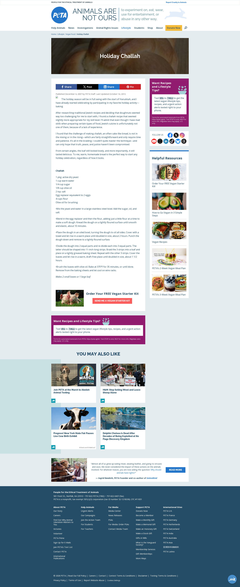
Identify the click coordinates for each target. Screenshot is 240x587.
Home (53, 34)
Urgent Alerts (87, 511)
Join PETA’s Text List (62, 547)
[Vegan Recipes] (169, 233)
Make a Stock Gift (144, 533)
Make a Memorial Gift (146, 524)
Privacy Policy (59, 580)
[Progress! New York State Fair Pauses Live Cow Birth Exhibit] (73, 428)
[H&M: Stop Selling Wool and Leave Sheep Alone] (123, 383)
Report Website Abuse (94, 580)
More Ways (141, 558)
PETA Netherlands (171, 524)
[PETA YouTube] (154, 141)
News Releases (115, 515)
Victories (57, 529)
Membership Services (145, 549)
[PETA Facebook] (170, 135)
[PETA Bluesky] (177, 141)
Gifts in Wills (141, 538)
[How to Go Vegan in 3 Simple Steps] (169, 206)
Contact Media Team (118, 529)
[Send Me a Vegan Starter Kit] (98, 298)
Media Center (114, 511)
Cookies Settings (113, 580)
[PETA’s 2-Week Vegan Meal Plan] (169, 260)
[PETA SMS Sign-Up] (160, 141)
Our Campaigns (88, 515)
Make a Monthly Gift (145, 520)
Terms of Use (74, 580)
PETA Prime (58, 538)
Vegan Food (70, 34)
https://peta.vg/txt (93, 339)
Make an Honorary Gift (146, 529)
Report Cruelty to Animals (176, 2)
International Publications (59, 557)
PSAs (110, 520)
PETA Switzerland (171, 529)
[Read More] (120, 470)
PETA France (169, 515)
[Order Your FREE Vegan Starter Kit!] (169, 176)
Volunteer (57, 533)
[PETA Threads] (183, 141)
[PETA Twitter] (176, 135)
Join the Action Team (90, 520)
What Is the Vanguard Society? (146, 543)
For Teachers (87, 529)
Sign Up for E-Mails (62, 542)
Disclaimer (142, 575)
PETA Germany (170, 520)
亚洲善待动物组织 (171, 547)
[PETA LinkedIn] (165, 141)
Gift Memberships (144, 553)
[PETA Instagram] (182, 135)
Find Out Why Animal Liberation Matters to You (63, 522)
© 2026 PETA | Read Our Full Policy (69, 575)
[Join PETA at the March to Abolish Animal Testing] (73, 383)
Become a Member (144, 515)
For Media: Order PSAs (118, 524)
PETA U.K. (167, 511)
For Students (87, 524)
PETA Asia (167, 542)
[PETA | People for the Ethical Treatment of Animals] (59, 15)
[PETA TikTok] (171, 141)
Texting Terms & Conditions (163, 575)
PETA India (168, 533)
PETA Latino (169, 551)
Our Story (57, 511)
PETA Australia (170, 538)
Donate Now (142, 511)
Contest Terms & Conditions (122, 575)
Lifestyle (61, 34)
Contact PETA (59, 551)
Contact (102, 575)
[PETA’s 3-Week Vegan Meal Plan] (169, 286)
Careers (56, 515)
